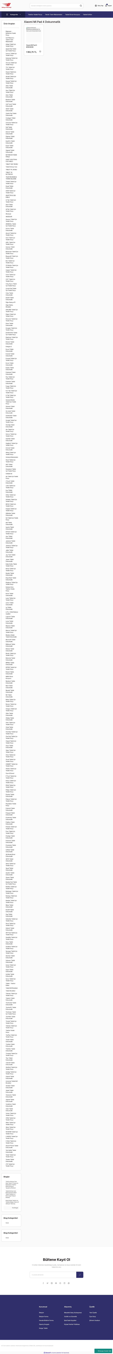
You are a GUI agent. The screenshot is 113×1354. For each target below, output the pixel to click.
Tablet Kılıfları (87, 14)
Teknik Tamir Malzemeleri (53, 14)
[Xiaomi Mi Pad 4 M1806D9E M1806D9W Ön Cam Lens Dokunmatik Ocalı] (34, 34)
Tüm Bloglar (15, 1207)
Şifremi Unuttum (94, 1320)
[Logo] (6, 6)
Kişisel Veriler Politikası (72, 1324)
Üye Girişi (92, 1316)
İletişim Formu (43, 1316)
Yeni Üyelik (93, 1312)
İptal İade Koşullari (70, 1320)
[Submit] (79, 1275)
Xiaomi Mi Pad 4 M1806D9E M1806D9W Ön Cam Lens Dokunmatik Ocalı (33, 46)
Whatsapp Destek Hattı (104, 1351)
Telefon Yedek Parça (35, 14)
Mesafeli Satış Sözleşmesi (73, 1312)
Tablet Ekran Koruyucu (72, 14)
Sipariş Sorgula (44, 1324)
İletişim (41, 1312)
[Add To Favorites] (40, 51)
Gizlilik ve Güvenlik (70, 1316)
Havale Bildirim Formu (46, 1320)
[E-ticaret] (56, 1353)
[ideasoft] (47, 1353)
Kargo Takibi (43, 1328)
